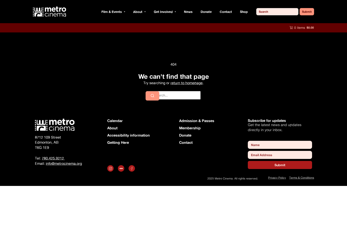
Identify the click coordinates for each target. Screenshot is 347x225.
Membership (190, 128)
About (112, 128)
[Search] (152, 96)
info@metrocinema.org (64, 163)
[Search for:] (173, 95)
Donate (206, 11)
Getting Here (118, 142)
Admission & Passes (196, 121)
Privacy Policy (277, 177)
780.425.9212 (53, 158)
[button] (123, 11)
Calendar (115, 121)
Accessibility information (128, 135)
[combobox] (277, 11)
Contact (226, 11)
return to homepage (186, 83)
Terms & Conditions (301, 177)
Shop (244, 11)
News (188, 11)
